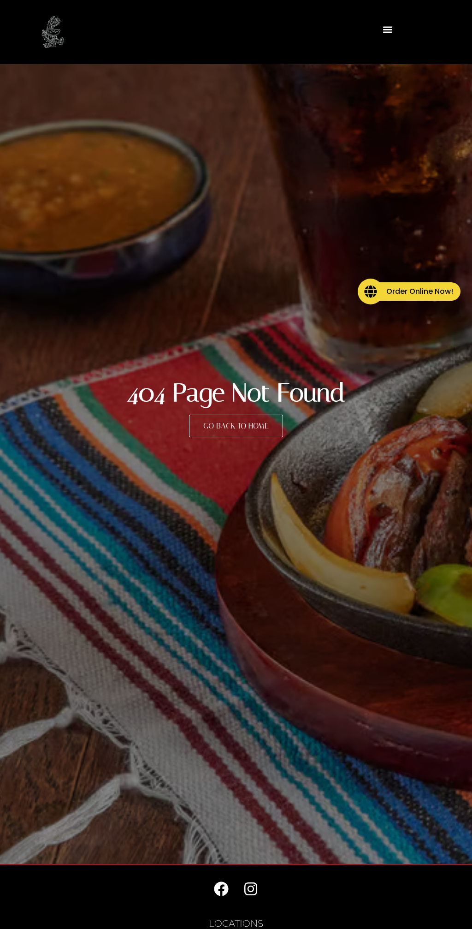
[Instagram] (251, 889)
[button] (387, 29)
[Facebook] (221, 889)
